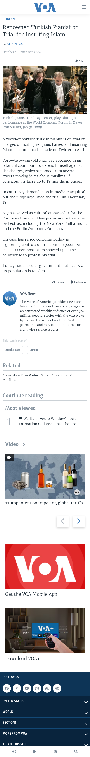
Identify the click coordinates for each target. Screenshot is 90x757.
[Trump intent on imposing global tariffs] (45, 476)
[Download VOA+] (45, 630)
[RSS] (47, 688)
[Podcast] (57, 688)
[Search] (76, 751)
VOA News (15, 44)
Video (12, 445)
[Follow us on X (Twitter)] (17, 688)
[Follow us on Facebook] (7, 688)
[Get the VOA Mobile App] (45, 566)
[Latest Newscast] (14, 751)
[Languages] (55, 751)
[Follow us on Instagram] (37, 688)
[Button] (81, 61)
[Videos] (34, 751)
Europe (9, 19)
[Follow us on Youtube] (27, 688)
